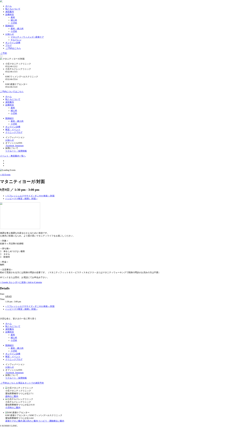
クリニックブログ (13, 132)
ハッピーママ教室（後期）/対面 (21, 198)
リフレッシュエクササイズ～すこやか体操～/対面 (30, 196)
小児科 (14, 23)
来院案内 (9, 12)
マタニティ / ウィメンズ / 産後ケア (27, 37)
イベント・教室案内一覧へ (13, 156)
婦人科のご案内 (30, 421)
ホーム (8, 6)
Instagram (19, 145)
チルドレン (16, 40)
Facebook (10, 145)
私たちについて (12, 9)
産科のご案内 (11, 396)
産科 (13, 17)
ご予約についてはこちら (12, 91)
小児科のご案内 (12, 407)
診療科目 (9, 14)
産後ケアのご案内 (14, 421)
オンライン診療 (12, 42)
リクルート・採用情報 (16, 151)
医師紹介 (9, 26)
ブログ (8, 45)
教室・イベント (12, 129)
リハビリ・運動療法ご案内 (51, 421)
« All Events (5, 175)
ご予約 (3, 53)
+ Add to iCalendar (34, 282)
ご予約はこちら (13, 48)
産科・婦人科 (17, 28)
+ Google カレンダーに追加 (13, 282)
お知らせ (9, 34)
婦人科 (14, 20)
